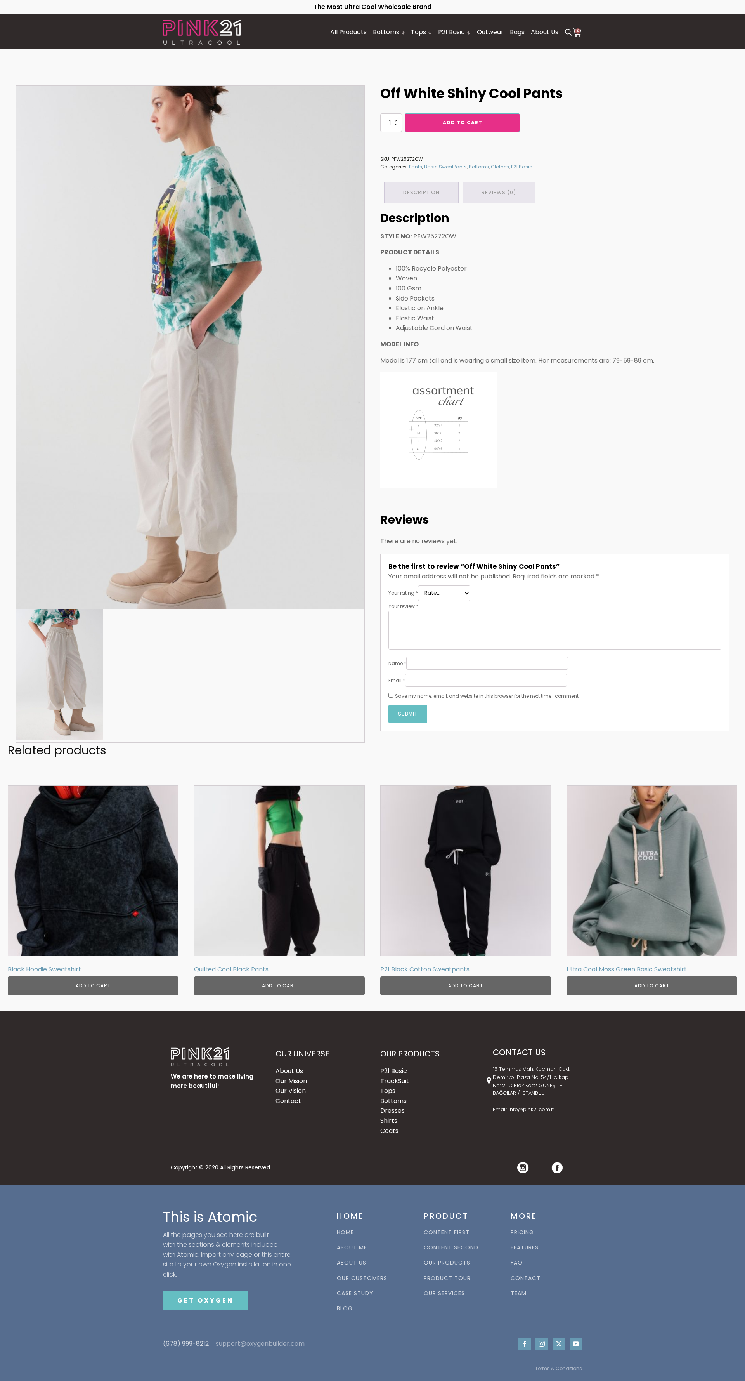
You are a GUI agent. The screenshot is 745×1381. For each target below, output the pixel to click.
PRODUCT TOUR (447, 1278)
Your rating (403, 593)
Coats (389, 1130)
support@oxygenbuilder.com (260, 1343)
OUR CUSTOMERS (362, 1278)
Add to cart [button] (93, 985)
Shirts (388, 1120)
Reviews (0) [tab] (499, 192)
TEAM (519, 1293)
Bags (517, 32)
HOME (345, 1232)
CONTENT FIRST (447, 1232)
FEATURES (525, 1248)
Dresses (392, 1110)
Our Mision (291, 1081)
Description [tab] (421, 192)
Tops (418, 32)
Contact (288, 1100)
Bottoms (386, 32)
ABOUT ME (352, 1248)
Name (397, 663)
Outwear (490, 32)
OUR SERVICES (444, 1293)
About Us (544, 32)
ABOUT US (351, 1263)
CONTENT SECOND (451, 1248)
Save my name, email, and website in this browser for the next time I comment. (487, 696)
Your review (403, 606)
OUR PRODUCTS (447, 1263)
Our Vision (290, 1090)
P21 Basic (451, 32)
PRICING (522, 1232)
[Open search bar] (568, 32)
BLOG (345, 1309)
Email (396, 680)
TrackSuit (394, 1081)
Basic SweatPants (445, 166)
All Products (348, 32)
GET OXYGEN (205, 1300)
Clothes (500, 166)
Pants (415, 166)
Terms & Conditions (558, 1368)
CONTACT (526, 1278)
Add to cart (462, 122)
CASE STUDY (355, 1293)
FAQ (517, 1263)
